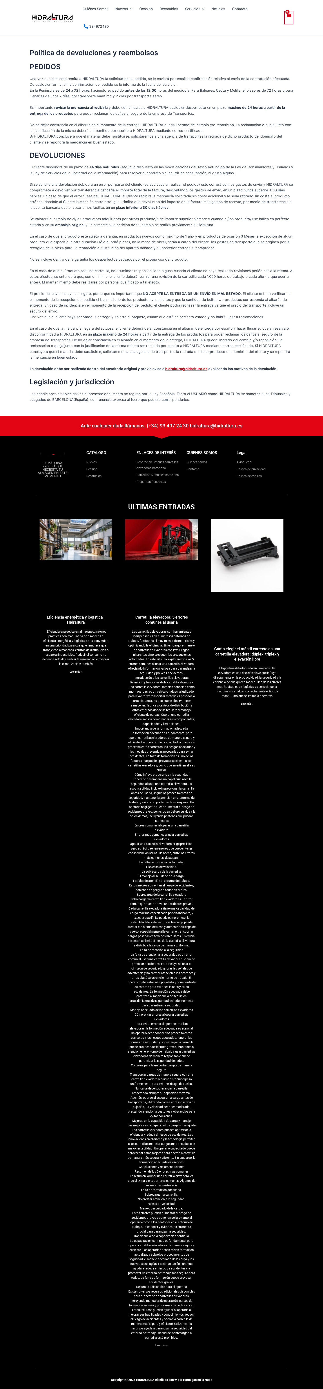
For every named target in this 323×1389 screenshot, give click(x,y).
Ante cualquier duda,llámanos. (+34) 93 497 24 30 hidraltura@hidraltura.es (161, 426)
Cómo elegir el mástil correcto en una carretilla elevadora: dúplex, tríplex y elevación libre (247, 653)
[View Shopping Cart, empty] (288, 17)
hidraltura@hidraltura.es (186, 369)
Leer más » (76, 671)
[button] (130, 9)
